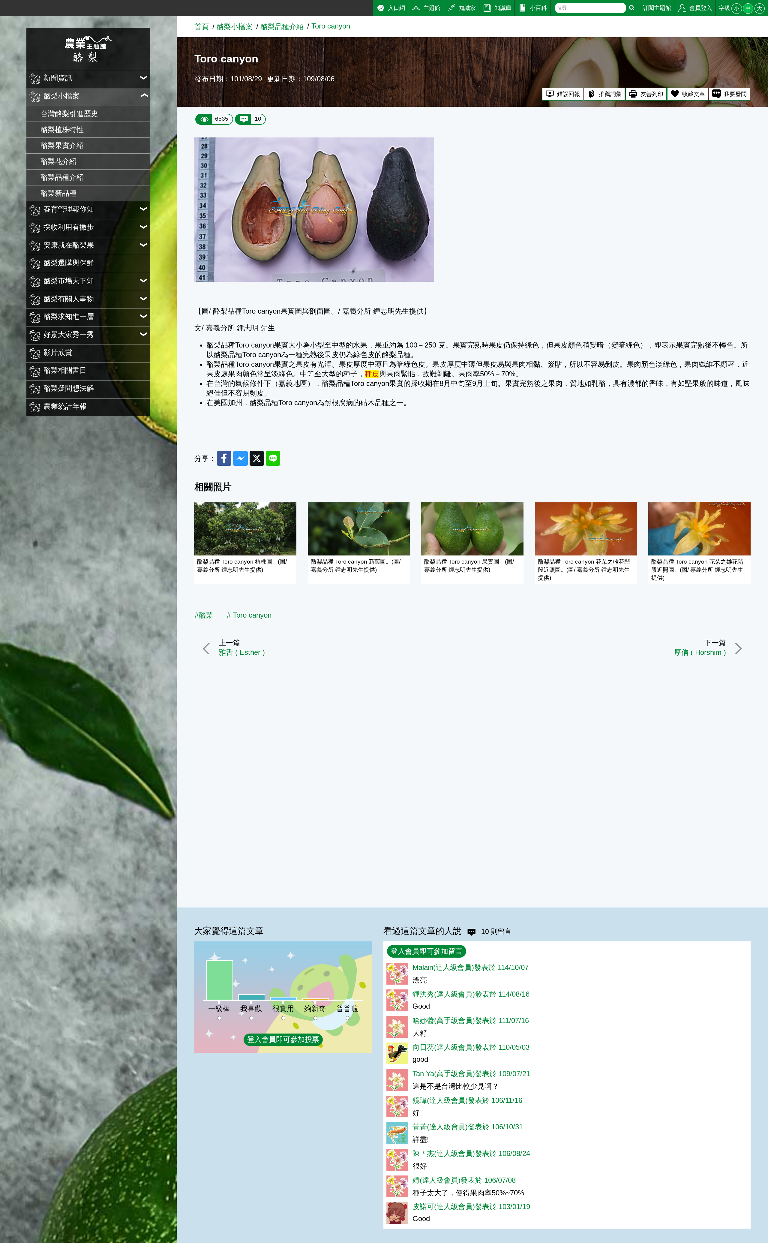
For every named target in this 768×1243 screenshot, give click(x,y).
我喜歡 (251, 1008)
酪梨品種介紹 (62, 177)
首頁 (201, 27)
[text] (590, 8)
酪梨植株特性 (62, 129)
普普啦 (347, 1008)
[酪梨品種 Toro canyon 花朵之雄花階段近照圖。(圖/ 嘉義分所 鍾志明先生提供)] (699, 528)
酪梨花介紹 (58, 161)
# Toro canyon (249, 615)
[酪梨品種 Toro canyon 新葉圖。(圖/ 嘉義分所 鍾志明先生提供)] (359, 528)
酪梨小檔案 (235, 27)
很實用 (283, 1008)
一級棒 (219, 1008)
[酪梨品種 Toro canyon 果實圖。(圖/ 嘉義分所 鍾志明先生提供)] (472, 528)
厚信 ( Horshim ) (700, 652)
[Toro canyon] (314, 279)
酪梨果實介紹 (62, 145)
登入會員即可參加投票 (283, 1039)
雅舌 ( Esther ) (242, 652)
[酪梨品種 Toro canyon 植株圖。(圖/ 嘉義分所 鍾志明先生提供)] (245, 528)
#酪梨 (204, 615)
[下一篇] (737, 649)
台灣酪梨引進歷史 (69, 114)
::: (3, 6)
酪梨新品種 (58, 193)
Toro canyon (330, 26)
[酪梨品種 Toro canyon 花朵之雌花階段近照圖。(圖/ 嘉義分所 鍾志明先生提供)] (586, 528)
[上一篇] (208, 649)
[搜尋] (632, 8)
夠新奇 (315, 1008)
